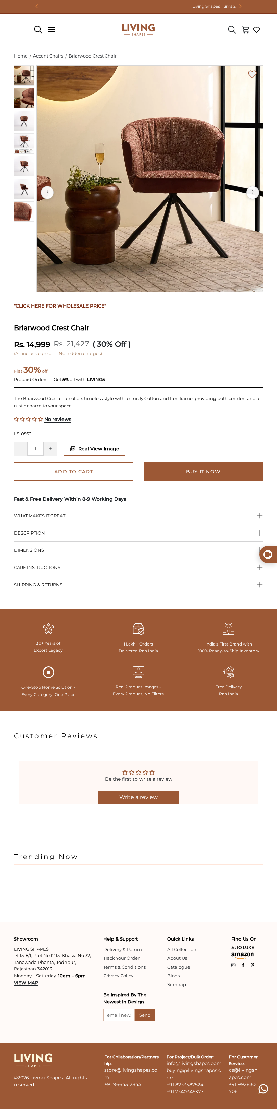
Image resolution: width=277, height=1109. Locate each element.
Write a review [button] (138, 797)
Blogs (173, 975)
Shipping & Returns (38, 584)
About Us (177, 958)
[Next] (239, 6)
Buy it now (203, 472)
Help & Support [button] (120, 939)
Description (29, 533)
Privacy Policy (118, 975)
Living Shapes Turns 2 (138, 6)
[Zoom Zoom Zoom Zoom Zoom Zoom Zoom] (149, 178)
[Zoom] (150, 179)
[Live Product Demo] (268, 554)
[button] (29, 419)
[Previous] (37, 6)
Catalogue (178, 967)
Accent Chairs (48, 56)
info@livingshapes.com (194, 1063)
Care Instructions (37, 567)
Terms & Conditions (124, 967)
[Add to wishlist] (252, 74)
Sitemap (176, 984)
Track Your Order (121, 958)
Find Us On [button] (244, 939)
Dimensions (29, 550)
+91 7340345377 (185, 1092)
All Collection (181, 949)
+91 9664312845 (122, 1084)
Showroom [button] (26, 939)
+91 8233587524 (185, 1085)
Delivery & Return (122, 949)
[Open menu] (51, 30)
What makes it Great (39, 515)
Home (21, 56)
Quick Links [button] (180, 939)
